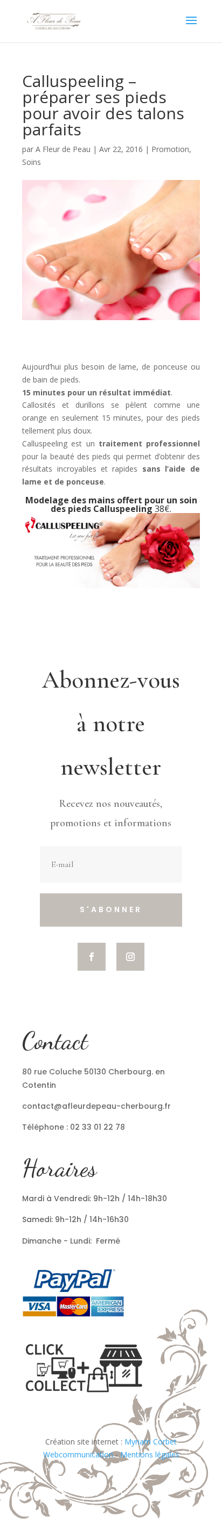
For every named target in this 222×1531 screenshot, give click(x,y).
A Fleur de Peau (63, 149)
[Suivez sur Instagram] (130, 957)
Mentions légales (149, 1454)
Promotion (170, 149)
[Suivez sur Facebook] (92, 957)
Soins (31, 162)
